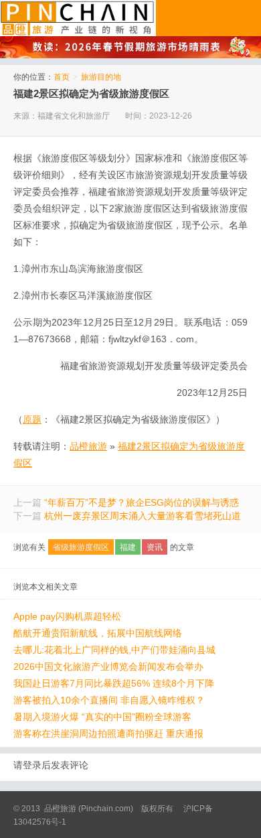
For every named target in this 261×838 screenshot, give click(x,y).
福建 (128, 547)
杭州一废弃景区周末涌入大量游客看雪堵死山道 (142, 515)
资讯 (155, 547)
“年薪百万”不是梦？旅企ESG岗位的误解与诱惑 (141, 502)
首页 (62, 77)
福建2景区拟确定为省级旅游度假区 (91, 93)
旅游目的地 (101, 77)
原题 (32, 419)
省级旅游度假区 (81, 547)
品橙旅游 (78, 18)
